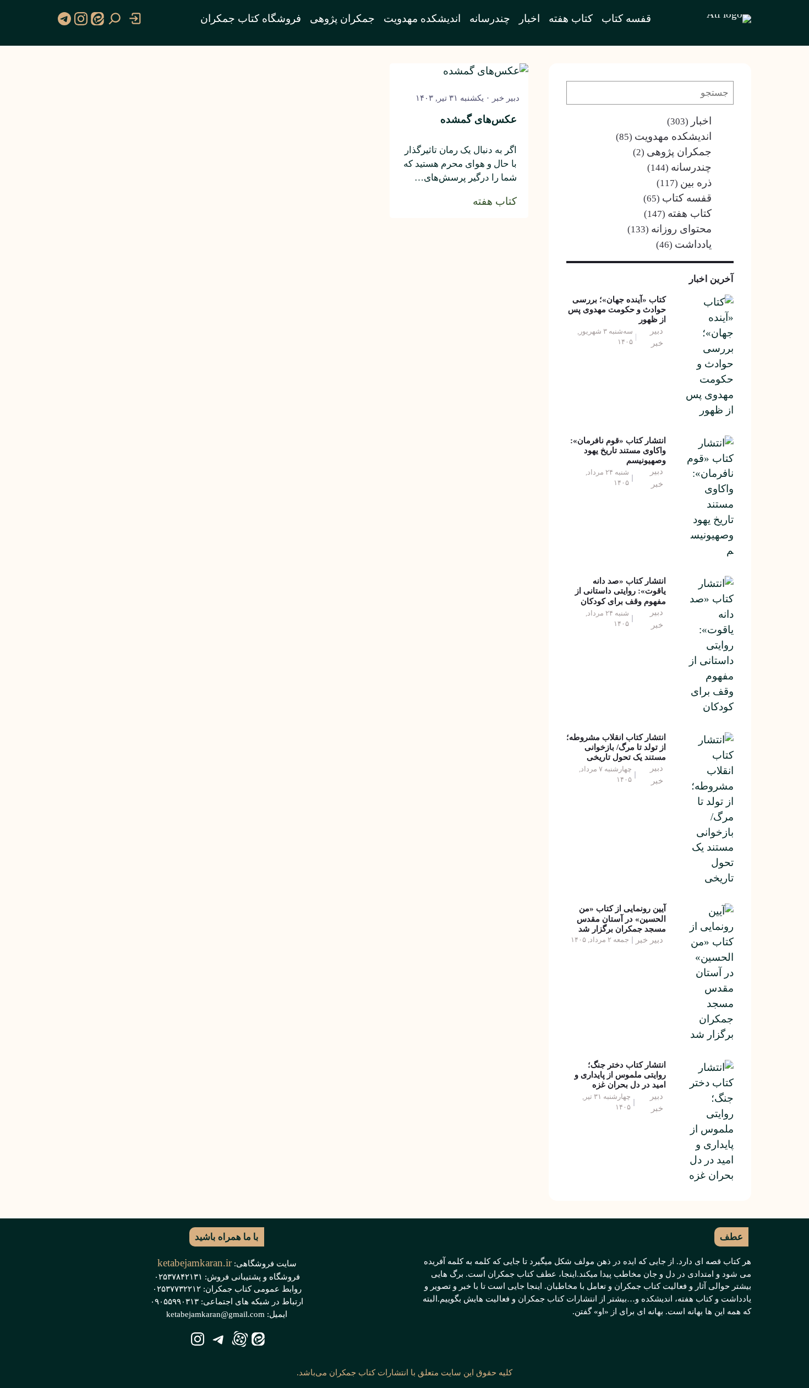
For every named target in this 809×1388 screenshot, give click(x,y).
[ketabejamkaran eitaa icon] (97, 18)
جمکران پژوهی (679, 151)
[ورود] (135, 18)
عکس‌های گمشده (478, 119)
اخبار (701, 121)
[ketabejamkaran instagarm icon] (81, 19)
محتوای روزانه (681, 229)
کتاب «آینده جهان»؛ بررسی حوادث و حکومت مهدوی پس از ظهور (617, 309)
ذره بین (696, 182)
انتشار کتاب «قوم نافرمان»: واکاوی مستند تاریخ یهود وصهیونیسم (618, 450)
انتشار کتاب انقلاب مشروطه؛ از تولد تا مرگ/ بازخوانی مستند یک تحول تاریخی (616, 746)
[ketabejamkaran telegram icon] (64, 18)
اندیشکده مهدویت (673, 136)
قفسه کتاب (687, 198)
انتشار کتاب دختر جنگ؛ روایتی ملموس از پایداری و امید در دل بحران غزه (620, 1074)
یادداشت (693, 244)
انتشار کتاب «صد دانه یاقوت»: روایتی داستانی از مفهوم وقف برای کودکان (620, 590)
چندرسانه (691, 167)
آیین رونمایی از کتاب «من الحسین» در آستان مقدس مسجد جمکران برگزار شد (621, 918)
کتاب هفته (690, 213)
